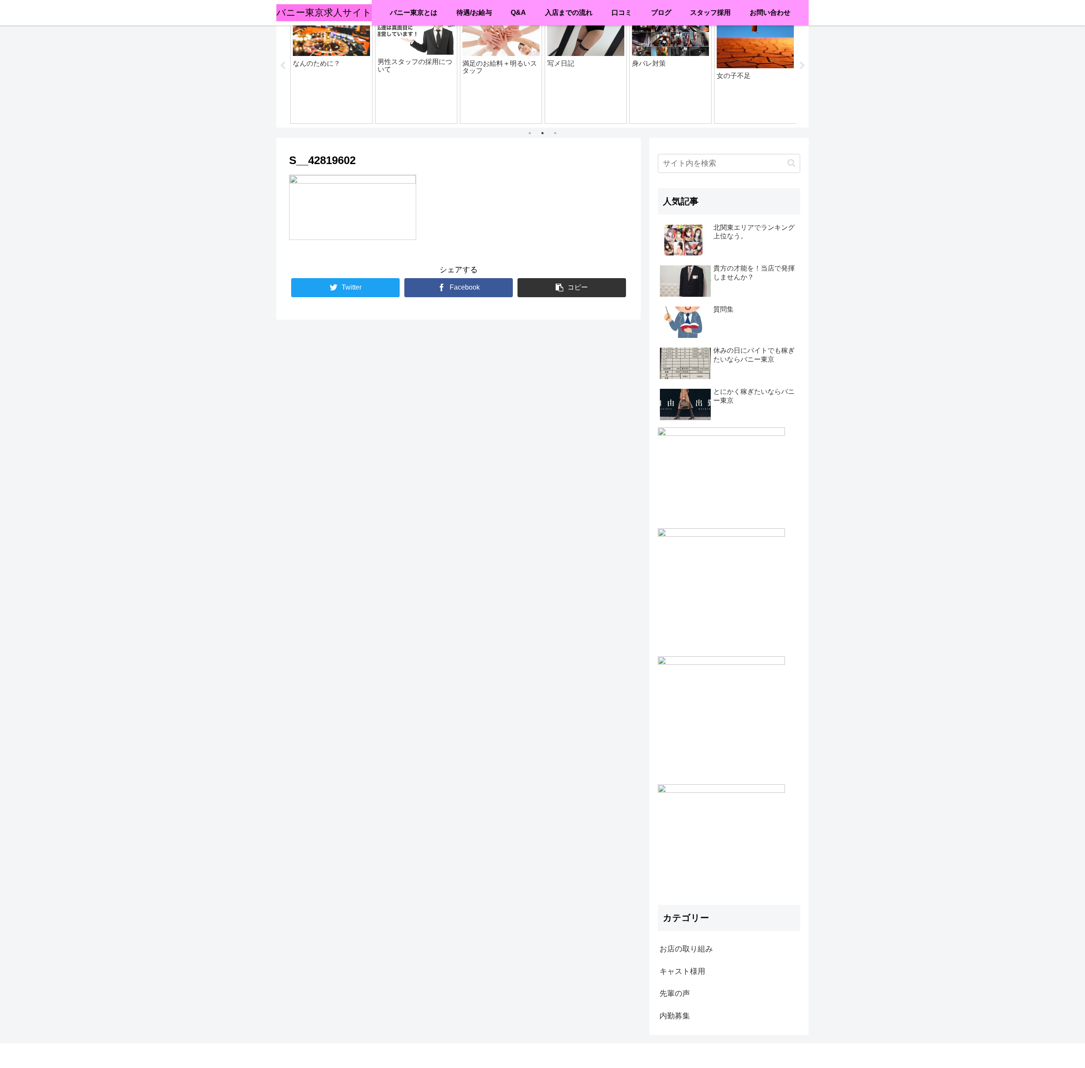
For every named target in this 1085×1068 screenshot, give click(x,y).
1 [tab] (530, 133)
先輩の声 (674, 993)
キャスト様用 (682, 971)
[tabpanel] (331, 64)
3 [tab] (555, 133)
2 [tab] (542, 133)
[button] (791, 163)
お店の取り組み (686, 949)
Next (802, 65)
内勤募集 (674, 1015)
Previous (282, 65)
